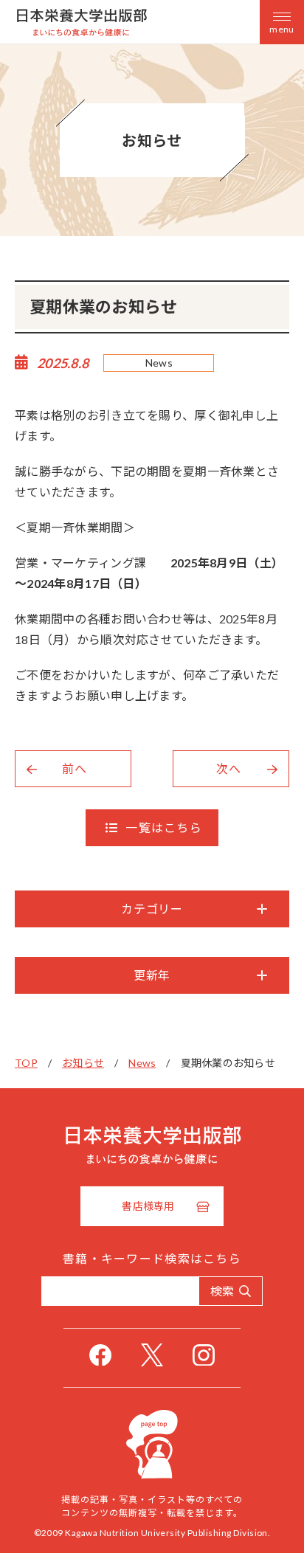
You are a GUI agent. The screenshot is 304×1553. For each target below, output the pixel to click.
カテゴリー (151, 909)
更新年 (152, 975)
